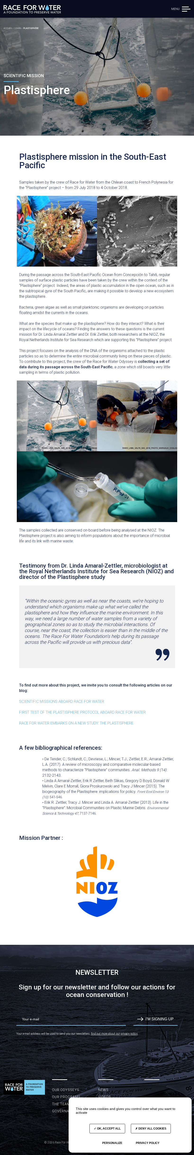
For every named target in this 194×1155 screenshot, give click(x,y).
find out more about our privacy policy (114, 1033)
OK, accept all (108, 1128)
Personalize (112, 1143)
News (103, 1090)
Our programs (66, 1097)
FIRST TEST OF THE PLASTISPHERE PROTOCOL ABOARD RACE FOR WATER (83, 712)
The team (61, 1104)
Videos (104, 1097)
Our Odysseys (65, 1090)
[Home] (32, 8)
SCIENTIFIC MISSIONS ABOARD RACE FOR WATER (62, 701)
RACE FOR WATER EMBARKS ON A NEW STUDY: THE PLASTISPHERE (76, 723)
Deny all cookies (152, 1128)
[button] (186, 8)
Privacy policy (147, 1143)
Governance (64, 1111)
